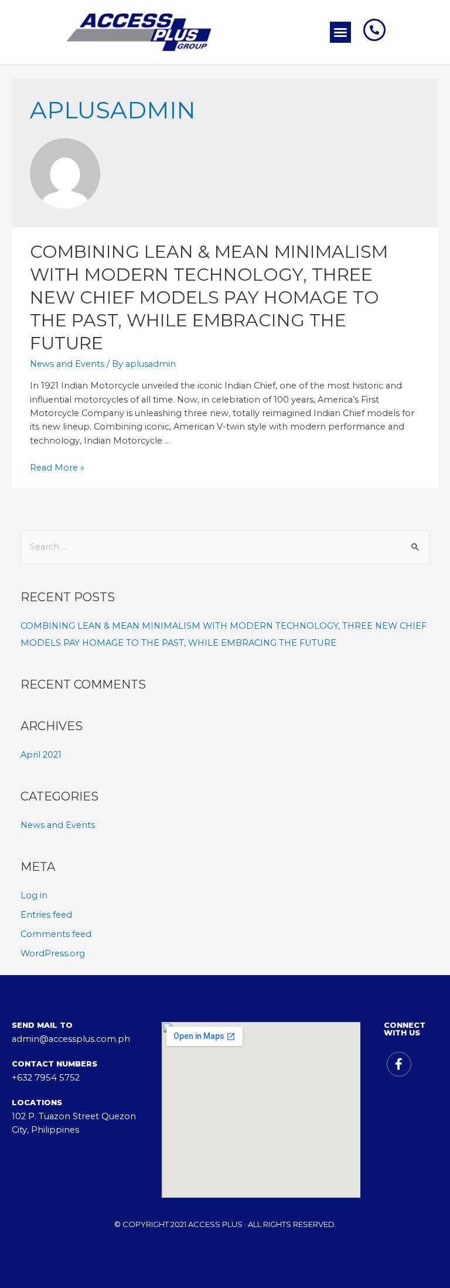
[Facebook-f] (399, 1064)
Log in (34, 895)
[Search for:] (225, 546)
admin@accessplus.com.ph (71, 1039)
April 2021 (41, 754)
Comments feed (56, 934)
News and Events (67, 364)
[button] (340, 32)
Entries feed (46, 914)
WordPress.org (53, 953)
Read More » (57, 467)
